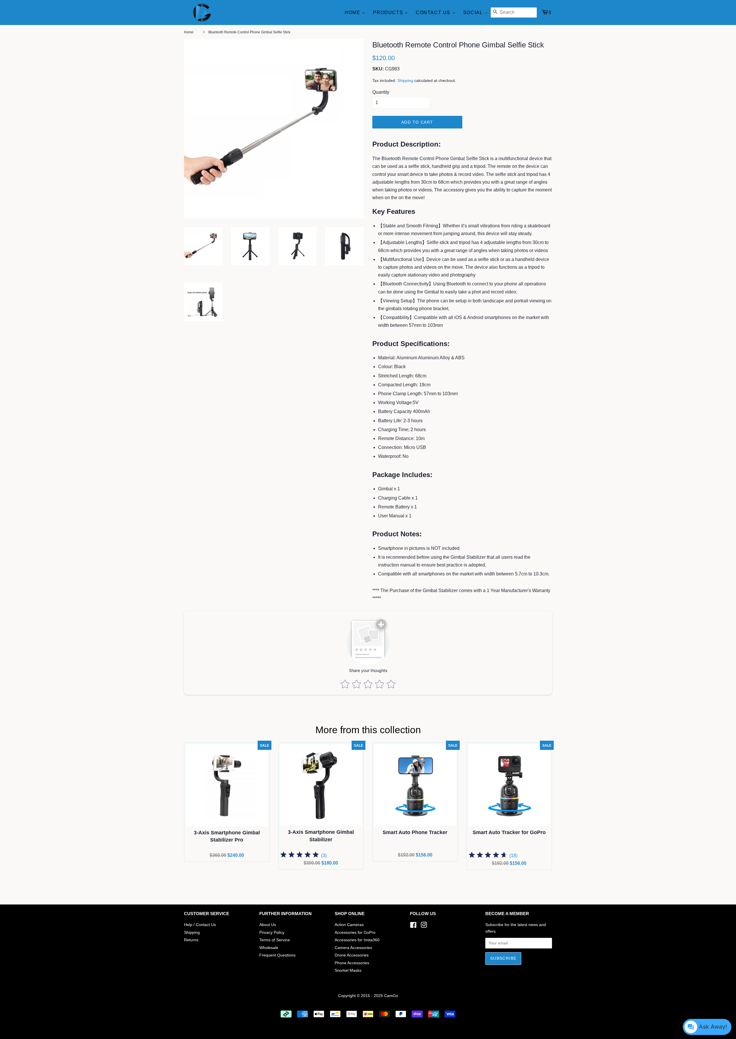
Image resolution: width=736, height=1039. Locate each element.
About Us (267, 925)
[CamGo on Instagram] (424, 926)
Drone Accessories (352, 955)
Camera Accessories (353, 948)
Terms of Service (274, 940)
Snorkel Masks (348, 970)
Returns (191, 940)
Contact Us (434, 12)
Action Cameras (349, 925)
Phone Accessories (352, 963)
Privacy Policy (271, 932)
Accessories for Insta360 (357, 940)
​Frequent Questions (277, 955)
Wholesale (268, 948)
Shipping (405, 80)
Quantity (380, 92)
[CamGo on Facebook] (413, 926)
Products (389, 12)
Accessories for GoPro (355, 932)
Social (473, 12)
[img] (299, 855)
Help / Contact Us (200, 925)
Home (353, 12)
